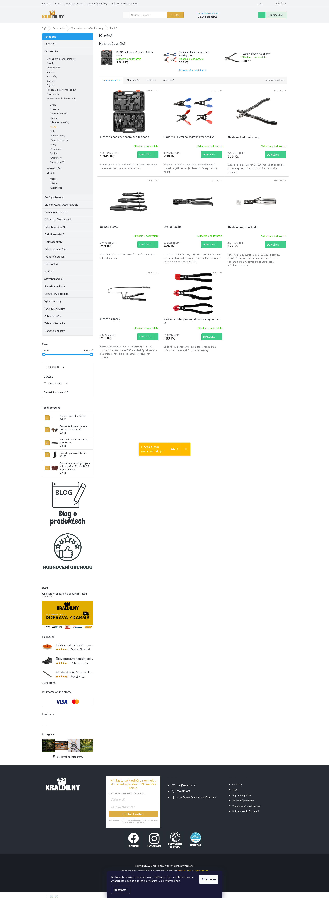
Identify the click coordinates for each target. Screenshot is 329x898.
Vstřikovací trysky (59, 140)
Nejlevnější (133, 80)
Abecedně (168, 80)
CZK (259, 3)
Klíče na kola (53, 94)
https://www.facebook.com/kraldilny (196, 797)
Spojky (53, 153)
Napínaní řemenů (58, 113)
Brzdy (53, 104)
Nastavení (120, 890)
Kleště (53, 127)
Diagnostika (56, 149)
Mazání (53, 178)
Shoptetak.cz (201, 870)
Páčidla (50, 63)
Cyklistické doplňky (55, 227)
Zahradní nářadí (53, 316)
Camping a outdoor (55, 212)
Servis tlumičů (57, 162)
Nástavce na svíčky (59, 122)
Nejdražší (151, 80)
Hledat (175, 15)
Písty (52, 131)
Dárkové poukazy (54, 331)
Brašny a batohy (54, 197)
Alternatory (56, 157)
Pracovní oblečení (54, 256)
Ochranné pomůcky (55, 249)
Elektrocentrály (53, 242)
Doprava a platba (73, 3)
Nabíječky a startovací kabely (61, 89)
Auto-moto (51, 51)
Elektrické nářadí (54, 234)
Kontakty (46, 3)
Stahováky (52, 76)
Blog (57, 3)
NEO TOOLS (57, 383)
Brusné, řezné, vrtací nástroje (61, 205)
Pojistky (51, 85)
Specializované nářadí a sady (61, 98)
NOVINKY (50, 44)
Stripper (54, 118)
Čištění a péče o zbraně (57, 219)
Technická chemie (54, 308)
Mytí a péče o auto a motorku (61, 59)
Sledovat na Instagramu (70, 756)
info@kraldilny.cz (186, 785)
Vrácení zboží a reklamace (124, 3)
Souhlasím (209, 879)
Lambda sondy (57, 135)
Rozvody (54, 109)
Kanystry (51, 81)
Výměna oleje (53, 67)
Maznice (51, 72)
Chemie (50, 172)
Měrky (53, 144)
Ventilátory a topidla (56, 294)
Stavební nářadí (53, 279)
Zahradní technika (54, 323)
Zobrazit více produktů (191, 70)
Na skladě (56, 367)
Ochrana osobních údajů (245, 811)
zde (178, 881)
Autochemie (56, 187)
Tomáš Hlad (184, 870)
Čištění (53, 183)
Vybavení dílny (54, 168)
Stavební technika (54, 286)
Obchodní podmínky (97, 3)
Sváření (48, 271)
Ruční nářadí (51, 264)
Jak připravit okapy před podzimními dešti (64, 593)
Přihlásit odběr (133, 814)
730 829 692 (183, 791)
